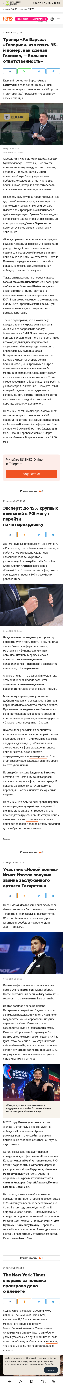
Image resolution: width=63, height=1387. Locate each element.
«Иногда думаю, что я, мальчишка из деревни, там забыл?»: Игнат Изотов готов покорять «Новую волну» (28, 1108)
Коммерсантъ (38, 756)
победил (8, 419)
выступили (35, 1178)
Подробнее (50, 1364)
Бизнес (6, 839)
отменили (32, 819)
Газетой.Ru (11, 570)
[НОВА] (30, 19)
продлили (54, 823)
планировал (40, 801)
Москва (23, 9)
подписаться (32, 474)
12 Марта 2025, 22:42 (13, 32)
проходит (32, 1151)
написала (51, 1341)
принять (51, 1370)
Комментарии (31, 491)
